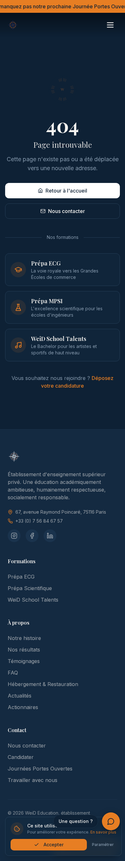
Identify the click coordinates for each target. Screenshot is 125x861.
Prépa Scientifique (30, 588)
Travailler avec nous (32, 780)
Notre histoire (24, 638)
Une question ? (76, 821)
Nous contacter (66, 211)
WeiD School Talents (33, 599)
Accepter (53, 844)
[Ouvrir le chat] (111, 821)
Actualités (19, 695)
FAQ (13, 672)
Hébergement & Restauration (43, 684)
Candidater (21, 757)
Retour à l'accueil (66, 190)
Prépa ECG (21, 576)
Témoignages (24, 661)
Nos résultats (24, 649)
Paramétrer (103, 844)
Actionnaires (23, 707)
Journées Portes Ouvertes (40, 768)
